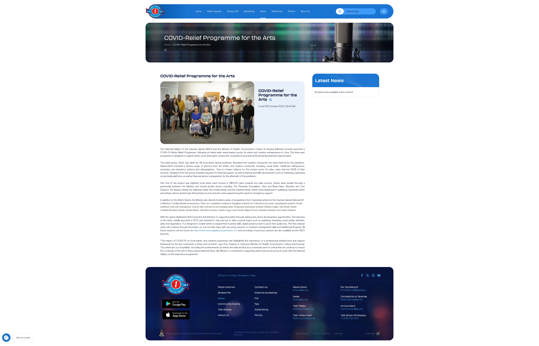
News (263, 11)
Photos (291, 11)
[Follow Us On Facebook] (362, 275)
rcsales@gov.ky (300, 299)
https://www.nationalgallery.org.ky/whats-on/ (215, 230)
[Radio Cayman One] (155, 17)
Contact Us (261, 287)
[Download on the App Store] (176, 315)
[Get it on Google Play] (176, 303)
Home (199, 11)
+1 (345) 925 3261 (349, 318)
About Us (305, 11)
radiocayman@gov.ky (303, 308)
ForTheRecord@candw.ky (353, 290)
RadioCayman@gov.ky (304, 318)
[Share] (165, 49)
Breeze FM (232, 11)
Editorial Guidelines (266, 292)
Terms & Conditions (322, 333)
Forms (258, 315)
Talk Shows (276, 11)
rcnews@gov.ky (301, 290)
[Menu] (384, 11)
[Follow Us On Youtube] (378, 275)
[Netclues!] (378, 333)
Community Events (229, 303)
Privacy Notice (302, 333)
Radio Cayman (214, 11)
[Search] (340, 11)
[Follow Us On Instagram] (373, 275)
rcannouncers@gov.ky (352, 308)
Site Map (339, 333)
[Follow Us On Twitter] (367, 275)
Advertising (249, 11)
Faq (257, 303)
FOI (256, 298)
